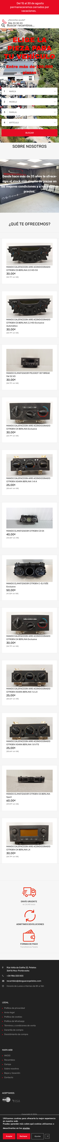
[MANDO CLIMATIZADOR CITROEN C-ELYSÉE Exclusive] (29, 570)
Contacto (8, 1077)
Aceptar (9, 1136)
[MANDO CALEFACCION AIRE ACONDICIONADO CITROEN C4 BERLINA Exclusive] (29, 413)
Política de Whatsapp (14, 1021)
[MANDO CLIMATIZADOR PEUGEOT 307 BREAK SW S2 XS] (29, 360)
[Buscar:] (25, 25)
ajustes (26, 1128)
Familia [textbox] (13, 112)
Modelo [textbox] (13, 102)
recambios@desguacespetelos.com (24, 981)
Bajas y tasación (12, 1073)
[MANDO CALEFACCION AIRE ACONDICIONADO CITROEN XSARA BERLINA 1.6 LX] (29, 676)
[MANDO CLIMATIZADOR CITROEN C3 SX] (29, 518)
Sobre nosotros (11, 1068)
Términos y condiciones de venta (20, 1025)
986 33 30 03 (15, 23)
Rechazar (23, 1136)
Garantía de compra (13, 1030)
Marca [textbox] (12, 91)
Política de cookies (13, 1017)
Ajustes (37, 1136)
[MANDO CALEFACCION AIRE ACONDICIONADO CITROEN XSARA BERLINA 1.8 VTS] (29, 728)
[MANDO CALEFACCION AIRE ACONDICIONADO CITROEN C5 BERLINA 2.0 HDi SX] (29, 254)
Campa (7, 1064)
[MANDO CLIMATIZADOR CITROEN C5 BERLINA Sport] (29, 781)
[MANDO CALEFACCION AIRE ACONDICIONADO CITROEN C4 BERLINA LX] (29, 833)
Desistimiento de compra (16, 1034)
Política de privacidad (14, 1008)
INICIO (7, 1055)
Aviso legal (9, 1012)
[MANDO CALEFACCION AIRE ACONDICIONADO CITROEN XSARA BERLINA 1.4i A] (29, 465)
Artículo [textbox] (14, 122)
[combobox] (29, 91)
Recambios (9, 1060)
